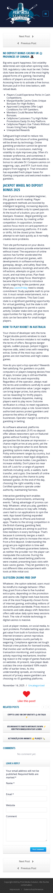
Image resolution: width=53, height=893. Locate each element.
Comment (11, 816)
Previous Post (28, 43)
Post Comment (38, 849)
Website (10, 805)
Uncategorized (36, 685)
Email (10, 794)
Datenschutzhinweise (33, 889)
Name (10, 783)
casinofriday (21, 287)
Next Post (24, 36)
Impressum (15, 889)
